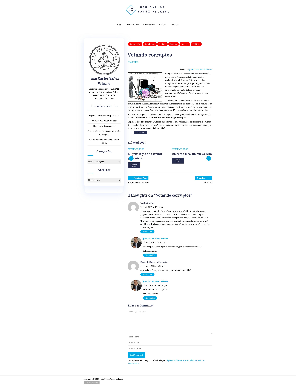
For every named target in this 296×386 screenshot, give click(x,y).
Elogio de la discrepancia (104, 126)
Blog (119, 25)
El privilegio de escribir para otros (104, 116)
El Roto (162, 44)
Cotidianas (149, 44)
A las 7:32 (207, 182)
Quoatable (95, 382)
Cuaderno (133, 62)
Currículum (149, 25)
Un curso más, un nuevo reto (104, 121)
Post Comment (136, 355)
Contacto (175, 25)
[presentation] (131, 158)
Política (196, 44)
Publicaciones (132, 25)
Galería (162, 25)
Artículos (133, 149)
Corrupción (135, 44)
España (173, 44)
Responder (147, 232)
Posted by (196, 70)
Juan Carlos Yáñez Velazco (155, 238)
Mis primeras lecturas (138, 182)
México (185, 44)
